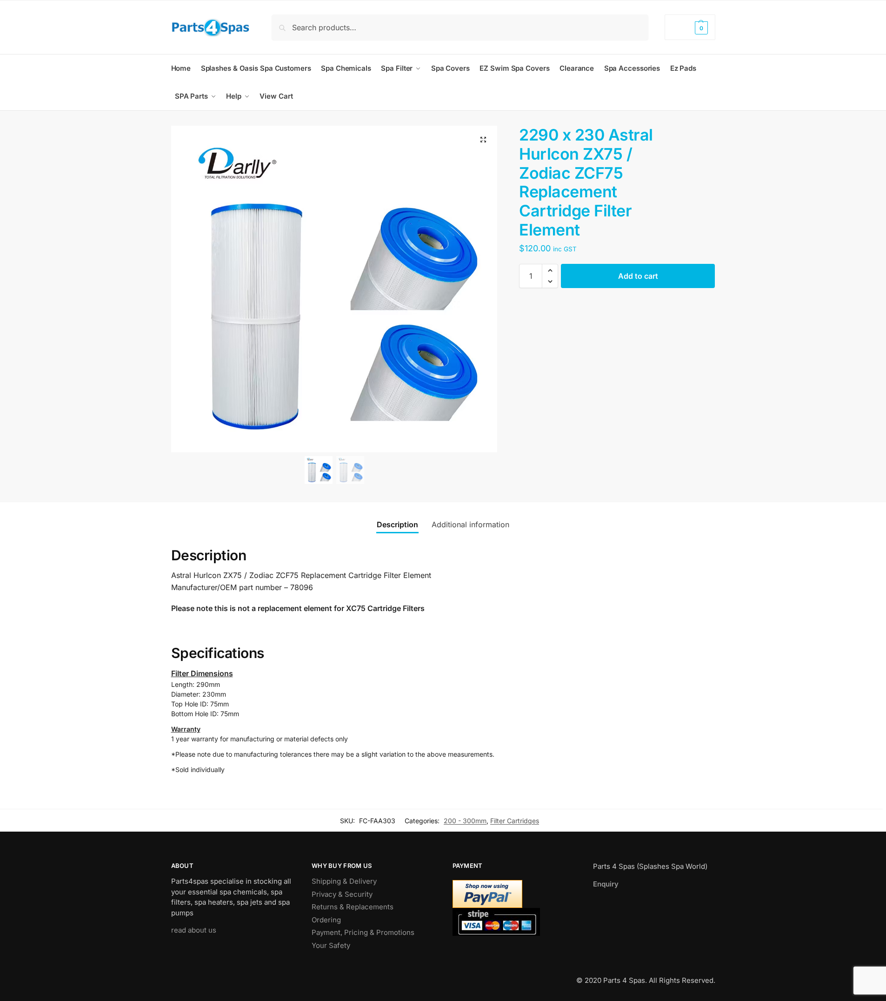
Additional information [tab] (470, 524)
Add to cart (638, 276)
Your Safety (331, 945)
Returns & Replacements (352, 906)
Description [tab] (397, 524)
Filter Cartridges (514, 821)
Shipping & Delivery (344, 881)
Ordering (326, 919)
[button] (690, 27)
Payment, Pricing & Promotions (363, 932)
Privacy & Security (342, 894)
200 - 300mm (465, 821)
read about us (193, 930)
